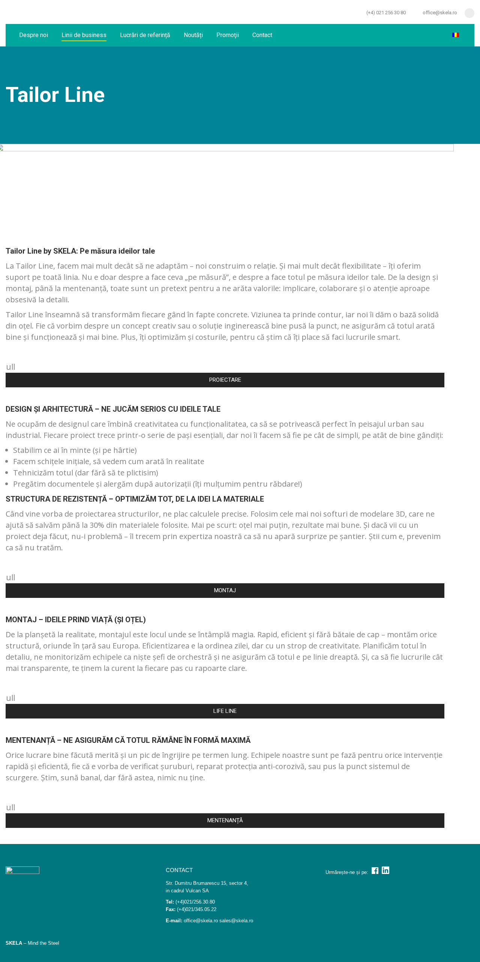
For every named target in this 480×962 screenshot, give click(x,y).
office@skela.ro (440, 12)
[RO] (456, 35)
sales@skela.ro (236, 920)
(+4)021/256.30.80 (195, 902)
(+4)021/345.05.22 (196, 909)
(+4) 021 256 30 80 (386, 12)
